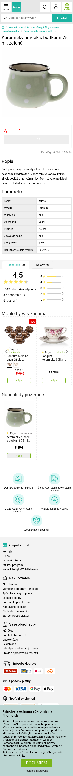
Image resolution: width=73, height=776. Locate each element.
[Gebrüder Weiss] (50, 671)
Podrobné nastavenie (36, 770)
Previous (6, 351)
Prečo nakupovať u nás (16, 602)
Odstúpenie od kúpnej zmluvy (20, 648)
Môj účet (8, 630)
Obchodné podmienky (16, 611)
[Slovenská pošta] (26, 671)
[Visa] (20, 689)
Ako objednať (10, 584)
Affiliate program (13, 565)
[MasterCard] (7, 689)
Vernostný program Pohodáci (20, 588)
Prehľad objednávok (15, 635)
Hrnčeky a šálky (10, 31)
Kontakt (7, 551)
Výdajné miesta (12, 560)
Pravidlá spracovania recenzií (20, 653)
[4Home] (4, 27)
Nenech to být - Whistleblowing (21, 569)
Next (66, 351)
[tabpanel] (37, 82)
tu (23, 755)
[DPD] (38, 671)
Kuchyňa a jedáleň (19, 27)
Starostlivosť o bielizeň (16, 615)
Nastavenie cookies (14, 606)
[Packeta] (10, 671)
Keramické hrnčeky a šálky (39, 31)
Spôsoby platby (12, 597)
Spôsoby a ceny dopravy (17, 593)
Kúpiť (36, 139)
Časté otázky (10, 639)
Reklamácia (10, 644)
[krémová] (16, 364)
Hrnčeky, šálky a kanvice (46, 27)
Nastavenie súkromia (15, 749)
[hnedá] (9, 364)
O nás (6, 556)
